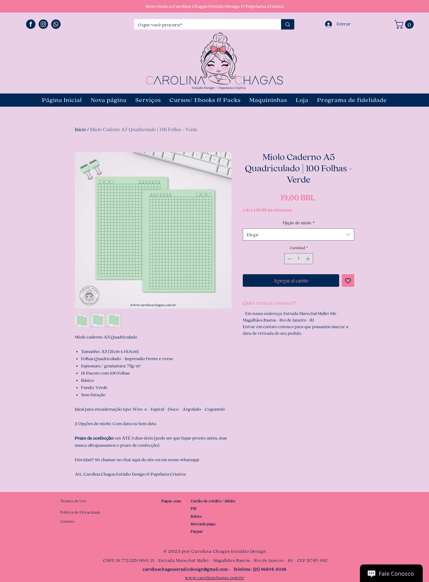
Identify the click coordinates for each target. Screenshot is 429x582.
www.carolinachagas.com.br (214, 578)
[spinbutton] (298, 259)
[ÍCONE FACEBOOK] (30, 24)
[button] (405, 24)
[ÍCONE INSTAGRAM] (43, 24)
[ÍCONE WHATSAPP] (56, 24)
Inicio (80, 129)
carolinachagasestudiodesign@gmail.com (185, 569)
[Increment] (308, 259)
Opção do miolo (299, 223)
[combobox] (298, 234)
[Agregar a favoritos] (348, 280)
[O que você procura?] (287, 24)
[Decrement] (289, 259)
